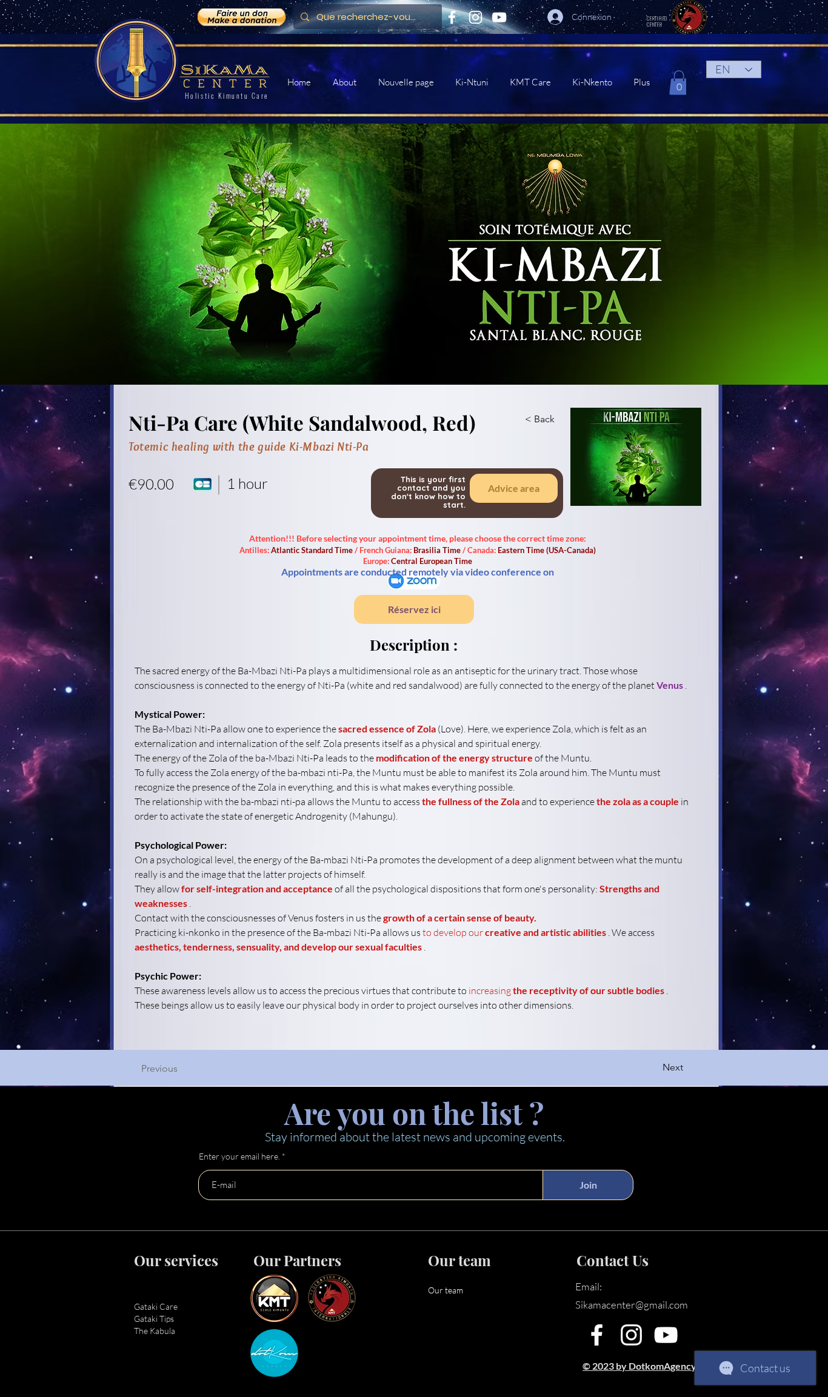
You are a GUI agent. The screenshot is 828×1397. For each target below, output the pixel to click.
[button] (532, 82)
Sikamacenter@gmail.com (631, 1304)
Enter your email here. (239, 1156)
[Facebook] (452, 17)
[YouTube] (499, 17)
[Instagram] (475, 17)
